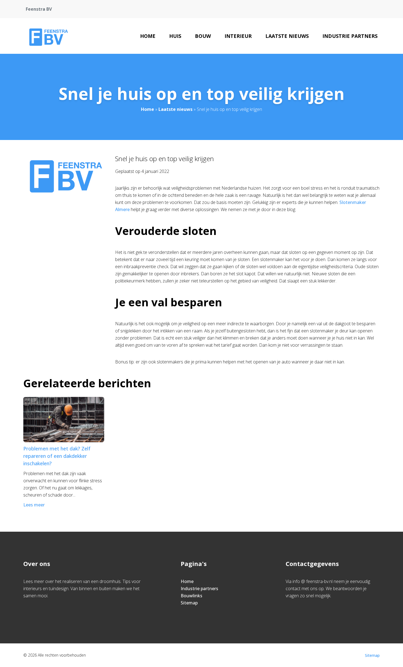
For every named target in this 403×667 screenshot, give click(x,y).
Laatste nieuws (287, 36)
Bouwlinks (191, 596)
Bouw (203, 36)
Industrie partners (350, 36)
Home (147, 36)
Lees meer (34, 505)
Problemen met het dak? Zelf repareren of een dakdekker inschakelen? (56, 456)
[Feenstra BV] (47, 36)
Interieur (238, 36)
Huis (175, 36)
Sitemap (189, 603)
